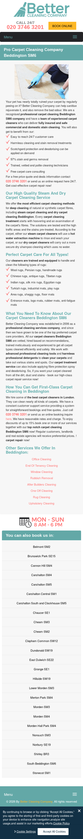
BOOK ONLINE (62, 26)
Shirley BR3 (41, 754)
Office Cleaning (41, 459)
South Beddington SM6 (41, 763)
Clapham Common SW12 (41, 641)
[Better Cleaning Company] (41, 16)
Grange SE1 (41, 669)
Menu (8, 36)
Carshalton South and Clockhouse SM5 (41, 603)
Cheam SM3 (42, 622)
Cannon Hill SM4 (41, 565)
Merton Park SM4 (41, 697)
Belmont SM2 (41, 547)
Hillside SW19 (41, 678)
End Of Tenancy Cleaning (41, 465)
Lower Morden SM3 (41, 688)
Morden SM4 (41, 716)
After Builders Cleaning (41, 484)
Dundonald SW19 (41, 650)
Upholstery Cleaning (41, 503)
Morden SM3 (41, 707)
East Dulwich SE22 (41, 660)
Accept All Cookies (54, 831)
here (8, 419)
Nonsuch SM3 (41, 735)
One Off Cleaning (42, 490)
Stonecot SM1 (42, 773)
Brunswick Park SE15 (41, 556)
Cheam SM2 (42, 631)
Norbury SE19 (42, 744)
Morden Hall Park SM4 (41, 726)
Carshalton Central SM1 (41, 594)
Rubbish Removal (41, 478)
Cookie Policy (61, 823)
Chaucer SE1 (41, 613)
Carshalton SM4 (41, 575)
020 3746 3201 (16, 181)
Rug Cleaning (41, 497)
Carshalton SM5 (41, 584)
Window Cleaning (42, 472)
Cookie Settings (26, 831)
